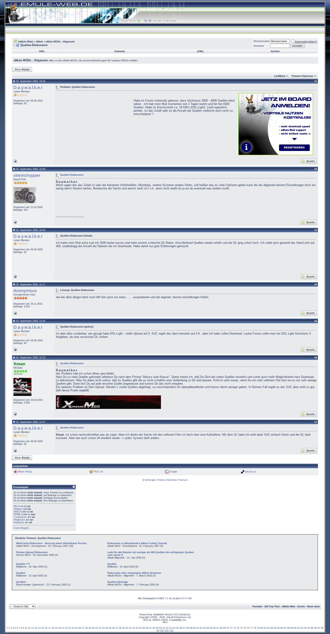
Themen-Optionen (302, 76)
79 (258, 628)
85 (278, 628)
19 (56, 628)
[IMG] (17, 511)
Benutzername (262, 41)
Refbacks (19, 522)
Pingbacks (19, 519)
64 (207, 628)
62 (201, 628)
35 (110, 628)
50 (160, 628)
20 (59, 628)
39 (123, 628)
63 (204, 628)
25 (76, 628)
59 (190, 628)
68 (221, 628)
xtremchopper (26, 175)
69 (224, 628)
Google (173, 471)
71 (231, 628)
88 (288, 628)
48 (153, 628)
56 (180, 628)
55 (177, 628)
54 (174, 628)
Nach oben (313, 606)
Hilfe (41, 51)
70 (228, 628)
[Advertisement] (93, 123)
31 (96, 628)
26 (79, 628)
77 (251, 628)
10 (26, 628)
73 (238, 628)
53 (170, 628)
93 (305, 628)
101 (167, 630)
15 (42, 628)
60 (194, 628)
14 (39, 628)
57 (184, 628)
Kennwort (259, 45)
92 (302, 628)
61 (197, 628)
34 (106, 628)
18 (52, 628)
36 (113, 628)
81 (265, 628)
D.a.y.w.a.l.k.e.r (27, 87)
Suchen (275, 51)
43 (137, 628)
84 (275, 628)
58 (187, 628)
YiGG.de (98, 471)
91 (298, 628)
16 (46, 628)
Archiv (301, 606)
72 (234, 628)
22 (66, 628)
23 (69, 628)
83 (271, 628)
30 (93, 628)
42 (133, 628)
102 (171, 630)
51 (164, 628)
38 (120, 628)
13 (36, 628)
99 (157, 630)
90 (295, 628)
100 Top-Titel (271, 606)
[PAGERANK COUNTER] (165, 622)
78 (254, 628)
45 (143, 628)
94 (308, 628)
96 (315, 628)
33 (103, 628)
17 (49, 628)
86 (281, 628)
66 (214, 628)
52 (167, 628)
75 (244, 628)
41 (130, 628)
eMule (39, 41)
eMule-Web (288, 606)
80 (261, 628)
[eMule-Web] (25, 41)
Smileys (18, 509)
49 (157, 628)
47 (150, 628)
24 (73, 628)
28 (86, 628)
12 (32, 628)
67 (217, 628)
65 (211, 628)
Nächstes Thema (176, 480)
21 (63, 628)
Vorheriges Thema (155, 480)
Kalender (119, 51)
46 (147, 628)
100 (162, 630)
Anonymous (25, 290)
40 (126, 628)
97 (318, 628)
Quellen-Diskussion (72, 174)
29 (89, 628)
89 (291, 628)
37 (116, 628)
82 (268, 628)
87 (285, 628)
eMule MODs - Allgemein (60, 41)
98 (322, 628)
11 (29, 628)
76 (248, 628)
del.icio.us (250, 471)
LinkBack (279, 76)
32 (100, 628)
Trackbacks (20, 517)
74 (241, 628)
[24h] (200, 51)
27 (83, 628)
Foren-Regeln (21, 528)
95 (312, 628)
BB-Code (19, 506)
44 (140, 628)
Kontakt (257, 606)
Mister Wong (25, 471)
